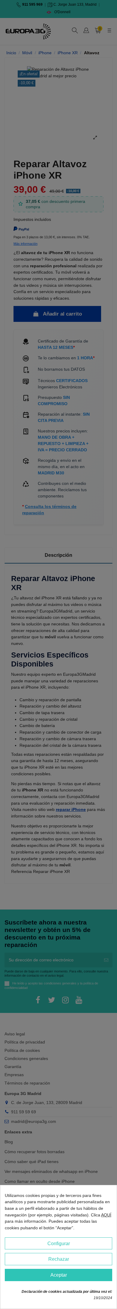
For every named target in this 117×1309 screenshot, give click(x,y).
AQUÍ (106, 1215)
